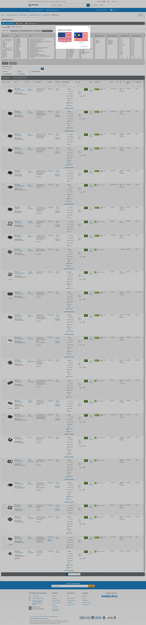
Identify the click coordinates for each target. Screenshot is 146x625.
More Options (85, 46)
